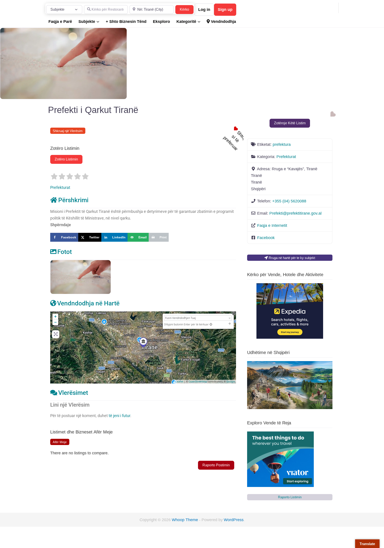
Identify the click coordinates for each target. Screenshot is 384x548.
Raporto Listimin (290, 497)
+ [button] (55, 316)
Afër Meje (60, 442)
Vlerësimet (73, 392)
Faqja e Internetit (272, 225)
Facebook (266, 237)
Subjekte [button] (86, 21)
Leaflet (179, 381)
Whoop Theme (185, 520)
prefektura (282, 144)
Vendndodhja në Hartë (88, 303)
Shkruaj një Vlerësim (68, 131)
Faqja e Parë (60, 21)
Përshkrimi (73, 200)
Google (230, 381)
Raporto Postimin (216, 465)
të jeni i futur (119, 415)
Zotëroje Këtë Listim (290, 123)
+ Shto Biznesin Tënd (126, 21)
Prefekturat (60, 187)
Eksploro (161, 21)
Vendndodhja (223, 21)
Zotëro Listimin (66, 159)
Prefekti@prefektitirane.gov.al (295, 213)
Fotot (64, 251)
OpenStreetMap (198, 381)
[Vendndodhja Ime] (211, 324)
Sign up (225, 9)
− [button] (55, 322)
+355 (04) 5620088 (289, 201)
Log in (204, 9)
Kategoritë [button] (186, 21)
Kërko (187, 9)
